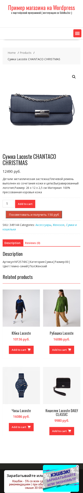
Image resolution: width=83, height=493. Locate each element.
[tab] (12, 243)
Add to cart (25, 204)
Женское (58, 225)
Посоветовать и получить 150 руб (34, 214)
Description (12, 243)
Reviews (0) (32, 243)
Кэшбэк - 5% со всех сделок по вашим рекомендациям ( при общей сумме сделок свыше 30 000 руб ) (37, 485)
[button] (77, 33)
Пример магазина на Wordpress (41, 7)
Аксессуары (43, 225)
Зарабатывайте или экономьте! (36, 475)
